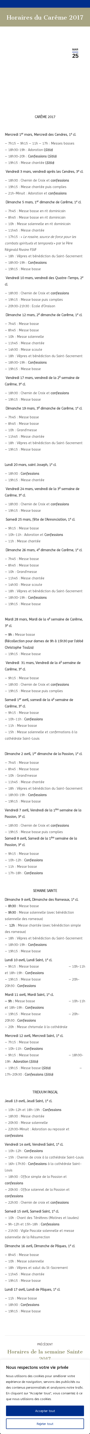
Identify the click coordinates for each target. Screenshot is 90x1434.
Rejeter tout (45, 1424)
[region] (45, 1396)
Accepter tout (45, 1411)
